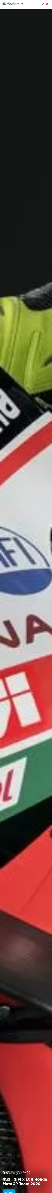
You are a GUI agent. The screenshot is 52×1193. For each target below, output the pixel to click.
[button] (47, 4)
